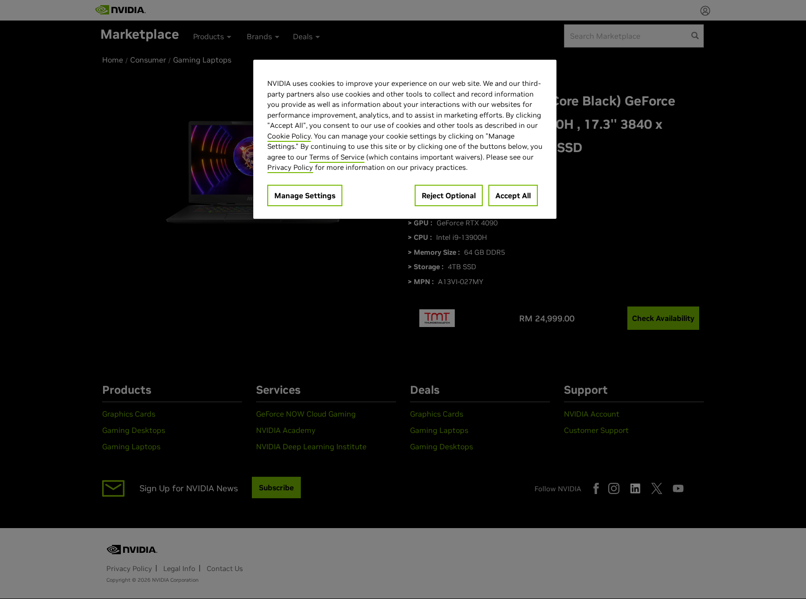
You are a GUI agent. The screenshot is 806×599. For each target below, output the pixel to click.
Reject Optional (449, 195)
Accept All (513, 195)
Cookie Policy (289, 136)
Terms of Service (336, 157)
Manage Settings (304, 195)
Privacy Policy (290, 167)
